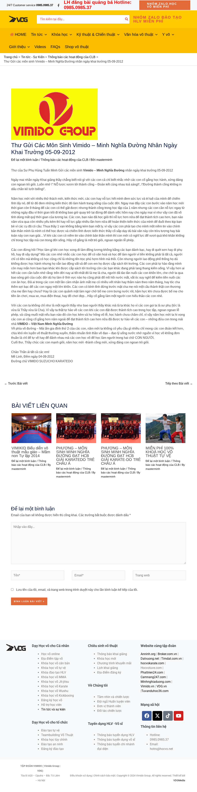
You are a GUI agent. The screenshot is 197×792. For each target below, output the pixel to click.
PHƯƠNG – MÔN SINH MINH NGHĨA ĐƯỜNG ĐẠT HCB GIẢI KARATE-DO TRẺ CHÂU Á (121, 456)
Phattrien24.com (152, 672)
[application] (45, 34)
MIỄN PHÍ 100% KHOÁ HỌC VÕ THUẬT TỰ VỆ (160, 452)
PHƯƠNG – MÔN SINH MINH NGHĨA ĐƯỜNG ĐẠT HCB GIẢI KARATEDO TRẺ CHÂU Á (75, 456)
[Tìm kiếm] (126, 19)
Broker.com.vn (167, 654)
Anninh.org (148, 654)
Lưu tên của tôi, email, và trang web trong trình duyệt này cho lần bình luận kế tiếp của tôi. (77, 589)
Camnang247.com (153, 677)
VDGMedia (179, 780)
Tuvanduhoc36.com (155, 691)
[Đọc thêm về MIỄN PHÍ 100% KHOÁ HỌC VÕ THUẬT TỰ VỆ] (165, 427)
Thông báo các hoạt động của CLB (64, 159)
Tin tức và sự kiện (53, 709)
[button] (164, 5)
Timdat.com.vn (171, 658)
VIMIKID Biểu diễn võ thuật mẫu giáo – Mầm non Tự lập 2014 (31, 452)
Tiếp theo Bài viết (179, 383)
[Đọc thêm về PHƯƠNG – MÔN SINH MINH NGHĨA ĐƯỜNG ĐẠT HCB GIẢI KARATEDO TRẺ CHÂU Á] (76, 427)
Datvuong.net (150, 658)
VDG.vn (162, 686)
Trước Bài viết (16, 383)
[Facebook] (58, 5)
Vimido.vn (147, 686)
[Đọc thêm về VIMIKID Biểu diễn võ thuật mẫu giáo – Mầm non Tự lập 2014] (31, 427)
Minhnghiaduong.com (156, 682)
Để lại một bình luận (24, 159)
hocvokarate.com (152, 663)
